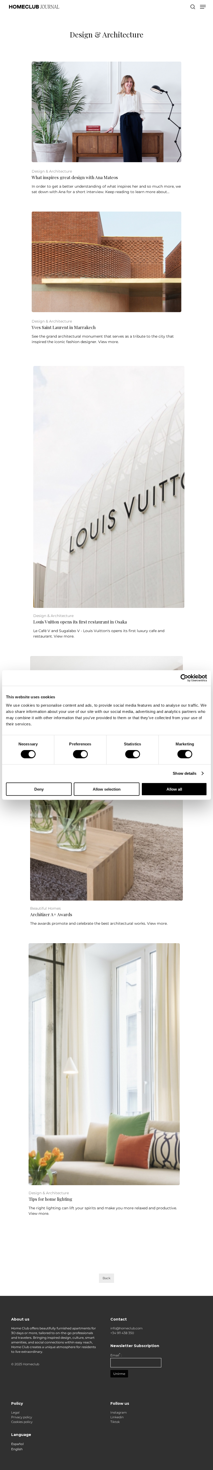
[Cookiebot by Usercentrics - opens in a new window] (184, 678)
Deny (39, 789)
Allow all (174, 789)
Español (17, 1444)
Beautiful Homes (45, 908)
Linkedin (117, 1417)
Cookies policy (21, 1422)
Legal (15, 1412)
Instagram (118, 1412)
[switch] (80, 754)
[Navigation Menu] (203, 6)
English (17, 1449)
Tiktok (115, 1422)
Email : (116, 1355)
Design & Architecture (52, 171)
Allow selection (107, 789)
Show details (184, 773)
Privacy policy (21, 1417)
